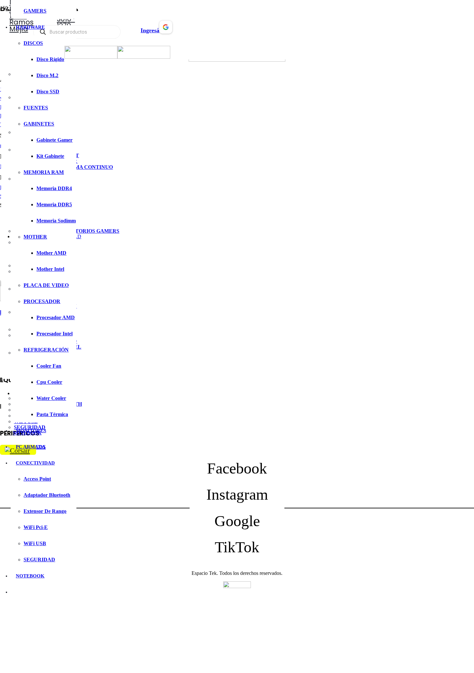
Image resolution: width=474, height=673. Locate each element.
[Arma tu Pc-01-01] (143, 57)
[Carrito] (131, 27)
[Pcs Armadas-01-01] (90, 57)
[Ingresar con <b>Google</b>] (165, 32)
